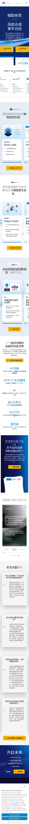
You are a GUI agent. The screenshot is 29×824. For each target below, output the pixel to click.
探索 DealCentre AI (15, 168)
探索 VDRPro (15, 329)
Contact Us (19, 3)
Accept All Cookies (14, 815)
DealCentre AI (7, 49)
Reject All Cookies (14, 818)
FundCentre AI (23, 49)
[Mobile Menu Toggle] (26, 2)
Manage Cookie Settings (14, 822)
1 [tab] (10, 555)
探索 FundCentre (15, 248)
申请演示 (8, 771)
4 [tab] (18, 555)
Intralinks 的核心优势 (16, 360)
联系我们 (20, 771)
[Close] (24, 786)
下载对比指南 (15, 467)
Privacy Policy (17, 810)
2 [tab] (13, 555)
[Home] (6, 3)
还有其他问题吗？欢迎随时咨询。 (15, 738)
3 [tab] (15, 555)
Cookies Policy (15, 803)
